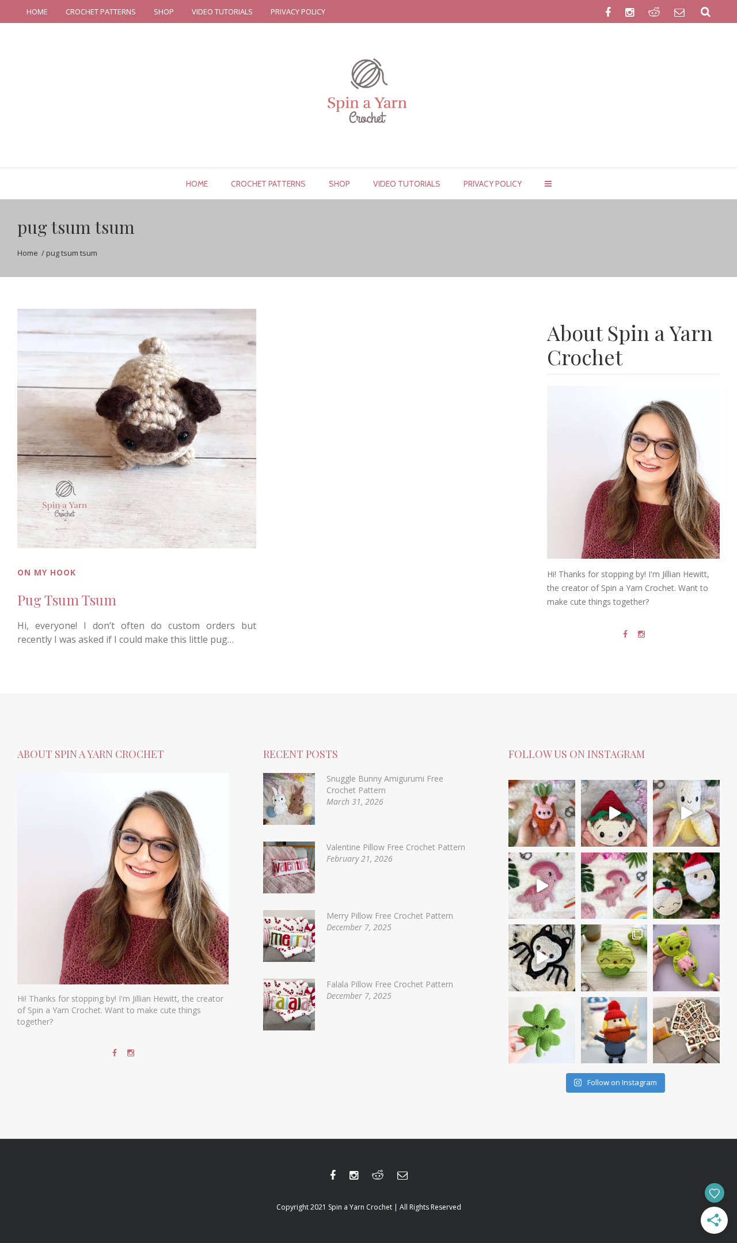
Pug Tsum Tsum (66, 599)
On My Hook (46, 572)
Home (27, 253)
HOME (37, 11)
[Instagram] (641, 634)
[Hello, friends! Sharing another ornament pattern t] (614, 813)
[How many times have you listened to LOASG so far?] (541, 957)
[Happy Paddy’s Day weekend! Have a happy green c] (614, 957)
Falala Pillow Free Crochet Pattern (389, 984)
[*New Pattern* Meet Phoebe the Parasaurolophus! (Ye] (614, 885)
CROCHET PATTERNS (101, 11)
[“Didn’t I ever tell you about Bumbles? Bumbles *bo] (614, 1030)
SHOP (164, 11)
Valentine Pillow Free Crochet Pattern (395, 847)
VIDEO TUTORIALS (222, 11)
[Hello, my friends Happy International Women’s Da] (541, 1030)
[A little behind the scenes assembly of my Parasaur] (541, 885)
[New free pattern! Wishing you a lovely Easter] (541, 813)
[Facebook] (625, 634)
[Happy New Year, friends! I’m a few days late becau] (686, 1030)
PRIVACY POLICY (298, 11)
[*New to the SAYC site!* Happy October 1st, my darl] (686, 957)
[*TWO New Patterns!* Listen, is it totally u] (686, 885)
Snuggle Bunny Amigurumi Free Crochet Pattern (384, 784)
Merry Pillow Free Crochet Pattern (389, 915)
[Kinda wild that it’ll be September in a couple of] (686, 813)
